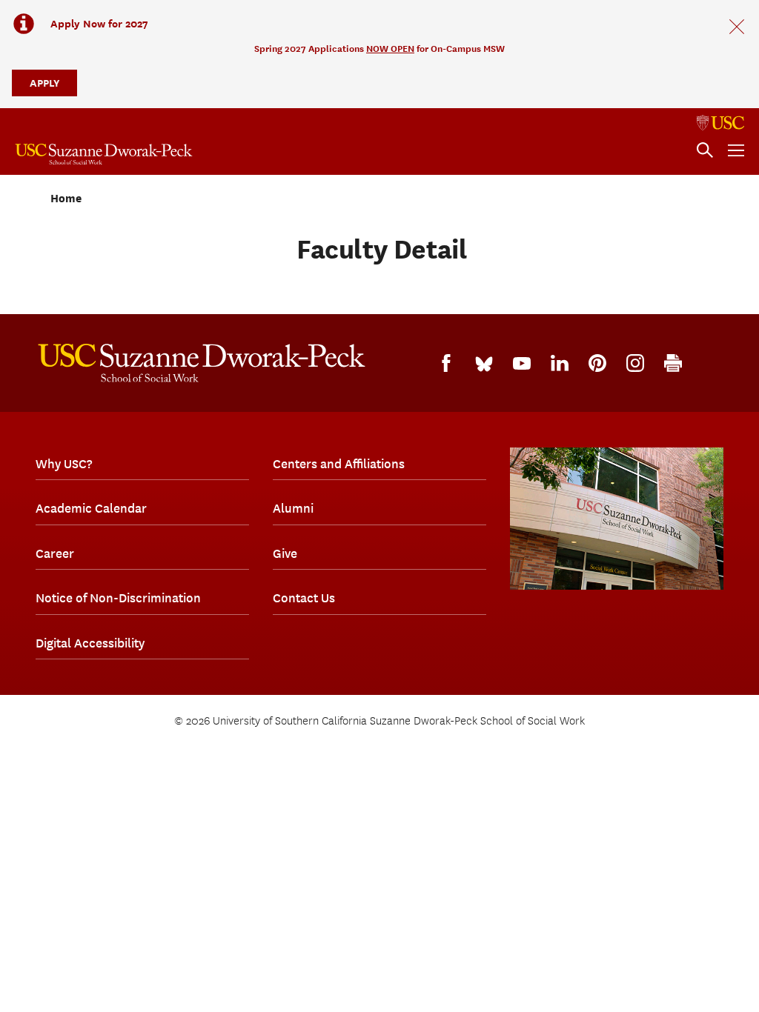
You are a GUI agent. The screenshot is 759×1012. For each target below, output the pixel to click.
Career (55, 553)
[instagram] (635, 363)
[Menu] (736, 150)
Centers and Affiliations (339, 463)
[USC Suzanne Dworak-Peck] (202, 363)
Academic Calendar (91, 508)
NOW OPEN (390, 48)
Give (285, 553)
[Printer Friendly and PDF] (673, 363)
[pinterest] (597, 363)
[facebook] (446, 363)
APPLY (44, 82)
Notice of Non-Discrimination (118, 597)
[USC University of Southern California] (720, 123)
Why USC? (64, 463)
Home (66, 198)
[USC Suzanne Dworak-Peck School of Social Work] (104, 154)
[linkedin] (559, 363)
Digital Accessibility (90, 643)
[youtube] (522, 363)
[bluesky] (484, 363)
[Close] (736, 26)
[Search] (705, 150)
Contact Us (304, 597)
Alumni (293, 508)
